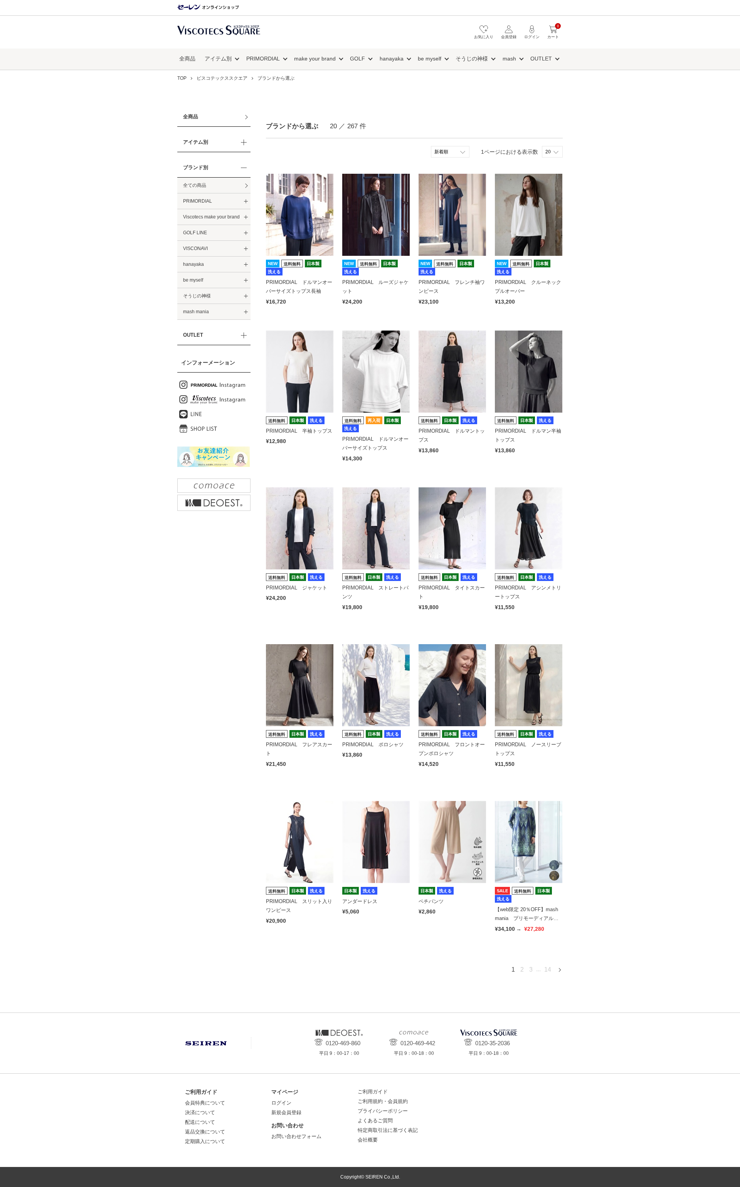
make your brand (315, 58)
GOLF (357, 58)
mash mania (196, 311)
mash (509, 58)
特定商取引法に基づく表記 (388, 1130)
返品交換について (205, 1132)
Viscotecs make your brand (211, 217)
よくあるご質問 (375, 1120)
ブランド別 (195, 167)
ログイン (281, 1103)
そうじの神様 (472, 58)
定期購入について (205, 1141)
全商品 (187, 58)
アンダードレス (359, 901)
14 (547, 969)
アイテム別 (218, 58)
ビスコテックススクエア (218, 34)
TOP (182, 78)
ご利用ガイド (373, 1092)
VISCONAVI (195, 248)
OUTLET (541, 58)
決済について (200, 1112)
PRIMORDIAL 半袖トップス (299, 431)
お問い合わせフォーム (296, 1136)
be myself (429, 58)
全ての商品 (194, 185)
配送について (200, 1122)
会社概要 (368, 1140)
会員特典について (205, 1103)
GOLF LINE (195, 232)
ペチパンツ (431, 901)
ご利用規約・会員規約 (383, 1101)
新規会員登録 (286, 1112)
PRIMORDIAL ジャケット (296, 588)
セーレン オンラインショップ (208, 7)
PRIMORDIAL (263, 58)
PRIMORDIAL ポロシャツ (373, 744)
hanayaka (392, 58)
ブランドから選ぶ (275, 78)
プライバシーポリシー (383, 1111)
